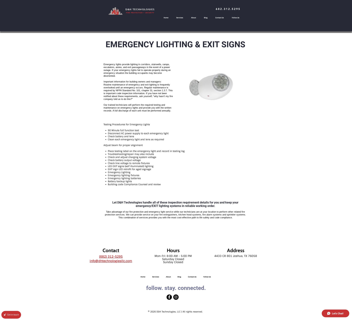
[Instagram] (176, 297)
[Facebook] (169, 297)
